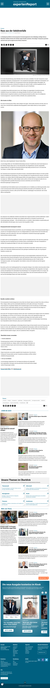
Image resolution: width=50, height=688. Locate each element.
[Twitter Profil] (46, 659)
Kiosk (27, 662)
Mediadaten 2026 (42, 652)
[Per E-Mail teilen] (2, 45)
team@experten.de (6, 663)
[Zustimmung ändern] (2, 684)
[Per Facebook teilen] (9, 45)
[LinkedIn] (39, 659)
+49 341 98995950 (5, 649)
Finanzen (2, 28)
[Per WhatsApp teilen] (6, 45)
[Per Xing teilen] (11, 45)
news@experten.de (4, 666)
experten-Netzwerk (4, 662)
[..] (27, 402)
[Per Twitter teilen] (13, 45)
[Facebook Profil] (42, 659)
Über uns (2, 661)
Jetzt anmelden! (4, 678)
